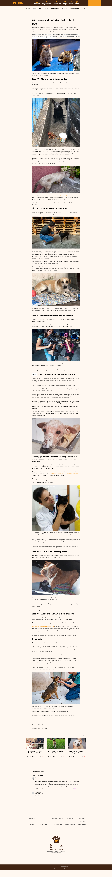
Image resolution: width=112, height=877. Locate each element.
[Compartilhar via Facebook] (32, 724)
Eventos (46, 8)
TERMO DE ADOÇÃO (70, 821)
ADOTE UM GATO (43, 824)
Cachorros (63, 8)
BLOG (32, 821)
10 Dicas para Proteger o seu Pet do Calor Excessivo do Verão (55, 752)
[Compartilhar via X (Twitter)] (35, 724)
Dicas (34, 8)
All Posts (28, 8)
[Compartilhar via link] (42, 724)
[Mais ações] (79, 17)
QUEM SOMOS (32, 818)
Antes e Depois (55, 8)
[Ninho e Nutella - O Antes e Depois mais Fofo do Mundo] (35, 743)
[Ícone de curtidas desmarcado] (36, 788)
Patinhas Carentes (74, 8)
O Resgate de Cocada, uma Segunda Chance (76, 752)
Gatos (39, 8)
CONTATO (32, 824)
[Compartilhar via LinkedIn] (39, 724)
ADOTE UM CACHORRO (57, 824)
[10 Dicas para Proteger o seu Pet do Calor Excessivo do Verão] (56, 743)
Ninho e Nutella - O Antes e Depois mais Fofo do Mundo (34, 752)
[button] (84, 8)
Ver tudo (84, 735)
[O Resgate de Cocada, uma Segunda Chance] (77, 743)
